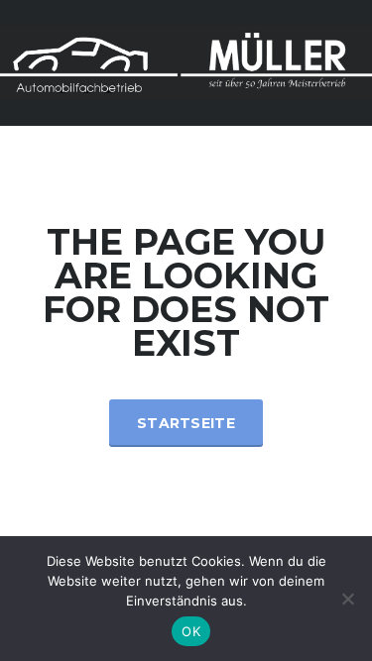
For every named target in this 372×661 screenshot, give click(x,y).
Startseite (186, 423)
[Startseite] (186, 61)
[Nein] (347, 598)
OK (191, 631)
